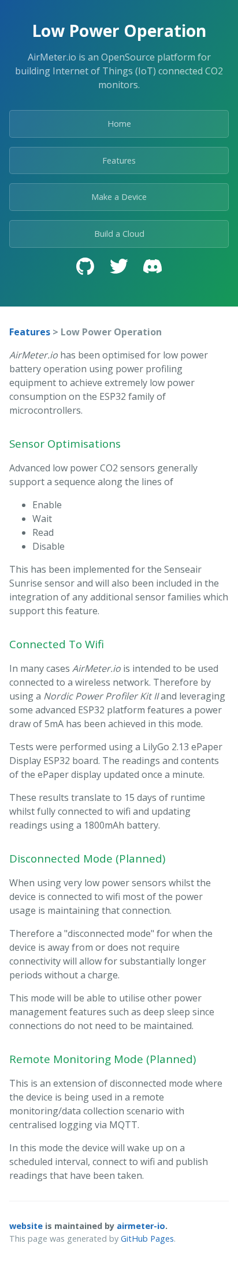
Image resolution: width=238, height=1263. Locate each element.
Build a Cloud (119, 233)
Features (119, 160)
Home (119, 123)
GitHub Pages (147, 1238)
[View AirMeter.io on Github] (85, 268)
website (26, 1225)
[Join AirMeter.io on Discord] (152, 268)
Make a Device (119, 196)
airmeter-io (141, 1225)
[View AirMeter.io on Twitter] (119, 268)
